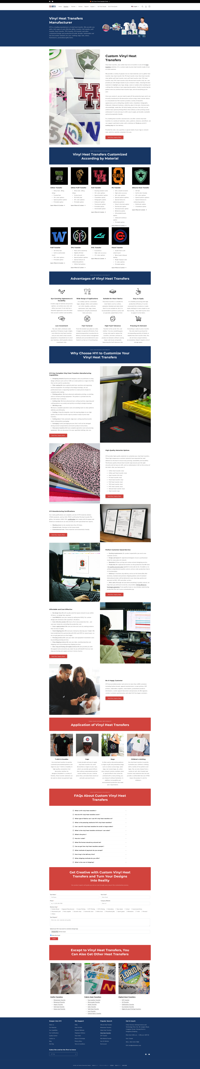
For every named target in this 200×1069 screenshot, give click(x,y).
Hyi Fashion (79, 1065)
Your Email (103, 894)
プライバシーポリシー (104, 1065)
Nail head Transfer (59, 1006)
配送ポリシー (118, 1065)
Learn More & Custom (56, 205)
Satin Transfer (92, 1006)
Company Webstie (105, 900)
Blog (50, 1041)
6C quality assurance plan (115, 567)
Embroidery (111, 909)
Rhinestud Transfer (59, 1002)
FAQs (76, 1024)
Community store (88, 911)
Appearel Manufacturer (68, 909)
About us (51, 1024)
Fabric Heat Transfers (92, 997)
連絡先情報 (124, 1065)
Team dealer (120, 909)
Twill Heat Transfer (93, 1009)
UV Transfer (125, 1002)
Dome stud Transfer (59, 1009)
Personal (145, 911)
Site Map (51, 1044)
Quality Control (53, 1035)
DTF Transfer (125, 1000)
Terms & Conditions (80, 1044)
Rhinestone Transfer (59, 1000)
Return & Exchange (80, 1038)
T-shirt (138, 911)
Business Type (53, 907)
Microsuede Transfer (94, 1002)
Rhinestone (130, 911)
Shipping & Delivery (80, 1033)
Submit (54, 938)
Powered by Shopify (86, 1065)
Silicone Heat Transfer (106, 1024)
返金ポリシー (95, 1065)
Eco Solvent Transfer (128, 1006)
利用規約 (112, 1065)
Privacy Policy (78, 1041)
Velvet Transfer (92, 1004)
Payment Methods (79, 1030)
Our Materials (52, 1027)
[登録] (75, 1054)
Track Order (78, 1035)
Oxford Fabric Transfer (94, 1013)
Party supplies (67, 911)
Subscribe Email (56, 935)
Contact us (52, 1038)
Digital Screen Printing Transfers (131, 1009)
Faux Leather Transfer (94, 1000)
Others (53, 914)
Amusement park (56, 911)
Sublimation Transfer (128, 1004)
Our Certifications (54, 1033)
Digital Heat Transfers (127, 997)
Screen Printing (81, 909)
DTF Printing (91, 909)
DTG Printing (101, 909)
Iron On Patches (104, 1041)
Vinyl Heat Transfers (105, 1033)
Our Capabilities (53, 1030)
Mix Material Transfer (105, 1038)
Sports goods (121, 911)
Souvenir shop (77, 911)
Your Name (53, 894)
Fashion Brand (55, 909)
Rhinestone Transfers (105, 1027)
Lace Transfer (92, 1011)
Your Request (53, 917)
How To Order (78, 1027)
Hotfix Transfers (56, 997)
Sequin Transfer (58, 1004)
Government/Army (137, 909)
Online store (99, 911)
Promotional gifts (110, 911)
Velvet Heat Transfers (105, 1030)
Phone (51, 900)
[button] (66, 6)
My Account (103, 1044)
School (127, 909)
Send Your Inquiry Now (114, 137)
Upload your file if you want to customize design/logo (64, 928)
